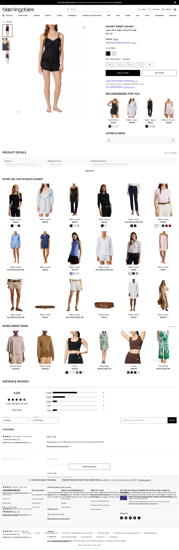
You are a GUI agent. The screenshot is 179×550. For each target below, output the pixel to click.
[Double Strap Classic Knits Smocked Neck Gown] (163, 248)
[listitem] (89, 2)
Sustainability (66, 507)
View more (89, 171)
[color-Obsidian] (67, 372)
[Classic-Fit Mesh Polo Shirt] (163, 200)
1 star (49, 410)
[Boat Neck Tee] (15, 200)
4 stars (49, 397)
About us (64, 495)
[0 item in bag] (175, 9)
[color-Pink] (116, 126)
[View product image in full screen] (18, 112)
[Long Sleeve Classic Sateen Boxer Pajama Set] (15, 248)
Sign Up (135, 81)
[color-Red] (170, 226)
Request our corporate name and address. (111, 541)
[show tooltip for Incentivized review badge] (18, 439)
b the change (65, 499)
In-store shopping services (100, 501)
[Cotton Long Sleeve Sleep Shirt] (133, 295)
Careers (64, 503)
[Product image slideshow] (51, 70)
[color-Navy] (166, 226)
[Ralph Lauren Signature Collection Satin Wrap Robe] (132, 108)
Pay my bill (35, 507)
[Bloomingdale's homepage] (3, 22)
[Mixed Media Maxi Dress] (163, 295)
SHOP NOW (118, 2)
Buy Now (159, 73)
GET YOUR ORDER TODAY (66, 2)
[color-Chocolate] (128, 372)
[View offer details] (141, 140)
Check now (154, 503)
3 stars (49, 401)
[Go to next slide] (172, 2)
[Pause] (175, 2)
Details (115, 39)
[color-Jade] (80, 372)
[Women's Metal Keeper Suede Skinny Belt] (45, 295)
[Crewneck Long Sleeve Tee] (104, 200)
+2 (83, 372)
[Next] (174, 108)
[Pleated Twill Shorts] (74, 295)
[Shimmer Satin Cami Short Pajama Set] (169, 108)
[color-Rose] (138, 372)
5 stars (49, 393)
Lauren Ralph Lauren (120, 26)
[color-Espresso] (77, 372)
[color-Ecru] (73, 372)
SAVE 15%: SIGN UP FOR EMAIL (44, 480)
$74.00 (109, 39)
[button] (45, 70)
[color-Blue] (153, 126)
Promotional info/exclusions (139, 503)
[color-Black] (110, 126)
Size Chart (126, 59)
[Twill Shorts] (15, 295)
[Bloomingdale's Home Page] (18, 9)
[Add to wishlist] (84, 28)
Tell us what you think (9, 515)
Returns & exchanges (9, 507)
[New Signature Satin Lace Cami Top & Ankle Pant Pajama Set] (150, 108)
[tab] (7, 31)
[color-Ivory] (113, 126)
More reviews (90, 467)
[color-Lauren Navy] (19, 226)
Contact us (6, 499)
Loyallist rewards (38, 499)
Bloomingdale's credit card (41, 495)
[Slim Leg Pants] (133, 200)
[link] (113, 123)
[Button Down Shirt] (133, 248)
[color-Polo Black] (12, 226)
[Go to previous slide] (3, 2)
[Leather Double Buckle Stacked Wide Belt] (104, 295)
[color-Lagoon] (132, 372)
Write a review (17, 410)
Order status (36, 503)
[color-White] (15, 226)
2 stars (49, 406)
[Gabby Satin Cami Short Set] (113, 108)
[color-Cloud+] (70, 372)
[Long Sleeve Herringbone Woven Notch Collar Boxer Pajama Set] (104, 248)
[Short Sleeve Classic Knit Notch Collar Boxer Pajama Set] (45, 248)
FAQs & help (6, 503)
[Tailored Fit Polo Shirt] (74, 248)
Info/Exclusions (129, 87)
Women (9, 21)
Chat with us (6, 495)
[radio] (109, 126)
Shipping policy (7, 511)
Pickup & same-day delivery (100, 505)
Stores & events (96, 509)
